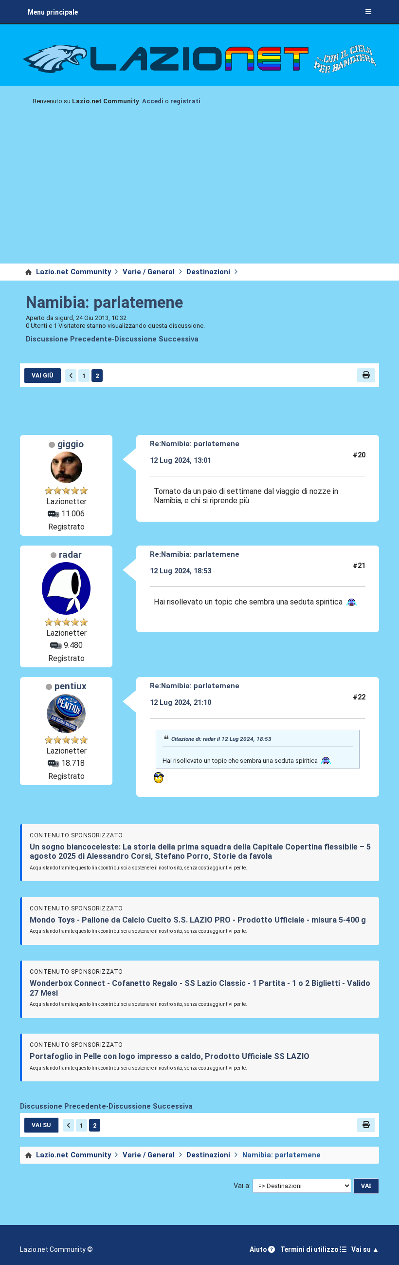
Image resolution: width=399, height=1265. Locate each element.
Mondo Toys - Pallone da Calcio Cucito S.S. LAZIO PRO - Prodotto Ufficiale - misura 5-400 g (198, 920)
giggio (70, 444)
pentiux (70, 686)
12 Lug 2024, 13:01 (180, 460)
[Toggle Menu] (368, 12)
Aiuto (259, 1249)
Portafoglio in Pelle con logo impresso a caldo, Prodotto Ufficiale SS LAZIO (169, 1056)
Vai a (241, 1186)
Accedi (152, 101)
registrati (185, 101)
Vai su (41, 1125)
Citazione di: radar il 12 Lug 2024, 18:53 (221, 739)
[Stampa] (366, 375)
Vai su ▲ (365, 1249)
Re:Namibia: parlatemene (194, 443)
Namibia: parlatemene (104, 302)
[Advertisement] (199, 190)
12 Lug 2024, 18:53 (180, 570)
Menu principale (53, 12)
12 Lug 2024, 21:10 (180, 702)
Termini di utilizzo (310, 1249)
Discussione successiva (156, 339)
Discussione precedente (69, 339)
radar (70, 554)
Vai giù (42, 375)
